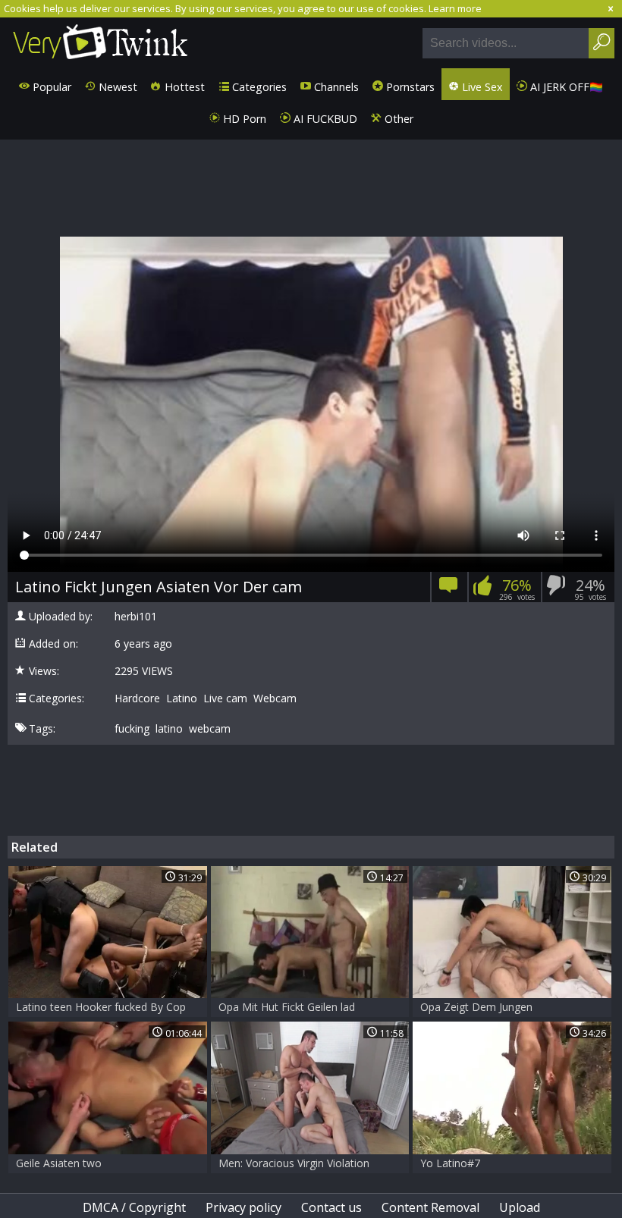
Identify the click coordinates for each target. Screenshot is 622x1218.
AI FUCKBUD (324, 118)
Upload (519, 1207)
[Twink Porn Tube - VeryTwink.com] (100, 42)
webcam (210, 729)
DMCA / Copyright (134, 1207)
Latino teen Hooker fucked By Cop (101, 1007)
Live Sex (481, 87)
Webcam (275, 698)
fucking (132, 729)
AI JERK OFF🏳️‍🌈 (565, 87)
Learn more (455, 8)
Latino (181, 698)
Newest (116, 87)
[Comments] (448, 589)
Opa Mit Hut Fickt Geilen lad (286, 1007)
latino (169, 729)
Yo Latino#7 (450, 1163)
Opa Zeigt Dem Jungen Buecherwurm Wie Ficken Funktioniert (482, 1008)
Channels (335, 87)
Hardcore (137, 698)
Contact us (331, 1207)
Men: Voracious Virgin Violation (293, 1163)
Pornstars (409, 87)
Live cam (225, 698)
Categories (258, 87)
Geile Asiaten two (59, 1163)
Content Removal (430, 1207)
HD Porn (243, 118)
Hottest (183, 87)
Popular (50, 87)
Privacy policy (243, 1207)
